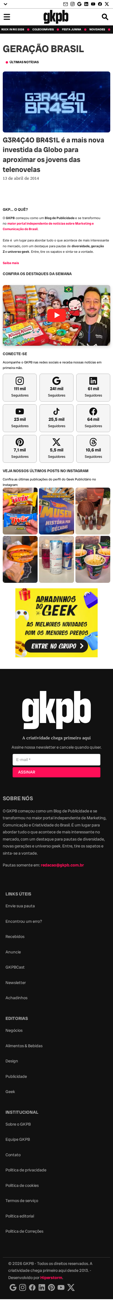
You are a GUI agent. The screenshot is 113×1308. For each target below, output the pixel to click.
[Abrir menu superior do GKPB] (5, 4)
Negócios (13, 1030)
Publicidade (16, 1076)
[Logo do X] (71, 1287)
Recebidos (14, 936)
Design (11, 1061)
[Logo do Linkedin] (42, 1287)
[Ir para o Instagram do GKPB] (72, 4)
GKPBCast (15, 967)
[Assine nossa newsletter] (66, 4)
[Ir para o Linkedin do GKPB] (86, 4)
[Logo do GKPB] (56, 711)
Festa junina (71, 29)
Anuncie (13, 952)
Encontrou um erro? (23, 921)
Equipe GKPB (17, 1139)
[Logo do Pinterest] (51, 1287)
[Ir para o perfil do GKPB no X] (106, 4)
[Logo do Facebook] (32, 1287)
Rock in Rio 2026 (12, 29)
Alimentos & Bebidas (24, 1046)
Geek (10, 1091)
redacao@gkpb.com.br (62, 865)
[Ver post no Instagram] (20, 511)
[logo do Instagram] (13, 1287)
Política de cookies (22, 1185)
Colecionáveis (43, 29)
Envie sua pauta (20, 906)
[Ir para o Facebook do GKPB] (100, 4)
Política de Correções (24, 1231)
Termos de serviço (21, 1200)
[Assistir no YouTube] (56, 315)
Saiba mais (11, 263)
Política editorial (19, 1216)
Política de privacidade (25, 1170)
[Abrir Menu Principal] (7, 17)
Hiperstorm (51, 1277)
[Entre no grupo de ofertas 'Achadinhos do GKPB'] (56, 622)
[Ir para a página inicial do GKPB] (56, 17)
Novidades (97, 29)
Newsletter (15, 982)
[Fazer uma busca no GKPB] (105, 17)
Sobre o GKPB (18, 1124)
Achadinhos (16, 998)
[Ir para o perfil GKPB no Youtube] (93, 4)
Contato (13, 1155)
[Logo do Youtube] (61, 1287)
